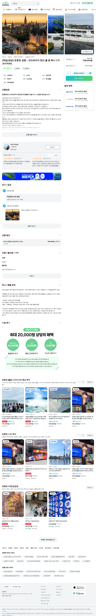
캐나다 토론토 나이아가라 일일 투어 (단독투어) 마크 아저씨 (59, 417)
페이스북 (58, 586)
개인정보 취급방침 (45, 595)
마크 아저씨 (14, 144)
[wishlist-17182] (45, 389)
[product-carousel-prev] (47, 155)
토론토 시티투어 (9, 561)
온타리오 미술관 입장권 (32, 521)
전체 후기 (58, 595)
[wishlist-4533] (68, 389)
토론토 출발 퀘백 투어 (58, 556)
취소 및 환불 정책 (45, 598)
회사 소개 (43, 586)
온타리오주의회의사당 (33, 571)
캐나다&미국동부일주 (34, 561)
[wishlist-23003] (92, 389)
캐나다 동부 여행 (43, 556)
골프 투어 (20, 561)
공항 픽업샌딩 (29, 556)
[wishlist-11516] (68, 441)
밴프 (27, 548)
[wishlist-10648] (45, 493)
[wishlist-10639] (22, 493)
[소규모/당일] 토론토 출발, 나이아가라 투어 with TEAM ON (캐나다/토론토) (13, 417)
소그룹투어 (87, 561)
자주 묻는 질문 (44, 603)
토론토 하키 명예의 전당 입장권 (58, 521)
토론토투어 (47, 575)
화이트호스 (48, 548)
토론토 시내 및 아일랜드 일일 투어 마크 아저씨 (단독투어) (59, 469)
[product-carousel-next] (51, 155)
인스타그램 (59, 589)
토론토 (10, 57)
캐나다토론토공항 (50, 571)
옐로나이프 (34, 548)
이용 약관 (43, 592)
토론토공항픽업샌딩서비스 (12, 575)
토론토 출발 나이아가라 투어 (12, 556)
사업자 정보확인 (68, 609)
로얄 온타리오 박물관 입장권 (10, 521)
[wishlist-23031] (92, 441)
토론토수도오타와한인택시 (32, 575)
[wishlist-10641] (45, 441)
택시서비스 (62, 571)
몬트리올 (56, 548)
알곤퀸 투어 (82, 556)
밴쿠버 (16, 548)
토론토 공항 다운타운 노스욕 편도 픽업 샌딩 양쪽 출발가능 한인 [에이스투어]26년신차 (83, 417)
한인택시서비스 (59, 575)
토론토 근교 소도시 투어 (52, 561)
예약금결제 (19, 571)
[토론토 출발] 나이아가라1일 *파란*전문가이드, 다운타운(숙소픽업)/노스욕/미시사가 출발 (36, 417)
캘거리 (22, 548)
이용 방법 (43, 589)
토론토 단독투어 (18, 57)
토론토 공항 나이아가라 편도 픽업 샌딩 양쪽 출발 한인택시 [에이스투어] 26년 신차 (82, 470)
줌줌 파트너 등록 (75, 3)
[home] (5, 4)
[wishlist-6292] (22, 389)
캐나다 (4, 57)
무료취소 (76, 561)
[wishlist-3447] (68, 493)
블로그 (58, 592)
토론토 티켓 (66, 561)
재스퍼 (41, 548)
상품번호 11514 (29, 57)
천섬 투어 (72, 556)
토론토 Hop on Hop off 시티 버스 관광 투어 (36, 469)
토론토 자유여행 (75, 571)
